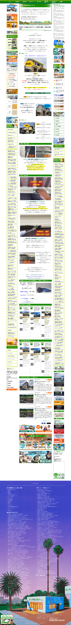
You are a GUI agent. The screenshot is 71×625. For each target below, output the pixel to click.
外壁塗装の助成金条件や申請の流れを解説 (59, 170)
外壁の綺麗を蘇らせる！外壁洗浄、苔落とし (59, 290)
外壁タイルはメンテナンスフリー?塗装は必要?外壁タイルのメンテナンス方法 (49, 531)
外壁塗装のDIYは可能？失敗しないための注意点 (59, 255)
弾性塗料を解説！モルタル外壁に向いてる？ (59, 349)
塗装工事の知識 (10, 129)
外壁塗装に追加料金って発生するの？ (58, 175)
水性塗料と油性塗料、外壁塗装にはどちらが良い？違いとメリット (47, 609)
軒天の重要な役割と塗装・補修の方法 (11, 227)
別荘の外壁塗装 (39, 569)
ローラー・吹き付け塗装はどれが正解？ (58, 284)
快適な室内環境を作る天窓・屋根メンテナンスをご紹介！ (46, 543)
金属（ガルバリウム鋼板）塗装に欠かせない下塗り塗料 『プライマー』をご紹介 (49, 614)
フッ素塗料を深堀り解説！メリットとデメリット (59, 346)
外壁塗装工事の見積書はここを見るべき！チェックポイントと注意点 (47, 502)
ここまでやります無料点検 (41, 492)
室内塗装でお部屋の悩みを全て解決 (42, 519)
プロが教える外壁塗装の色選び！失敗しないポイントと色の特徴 (17, 515)
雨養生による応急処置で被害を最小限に (59, 313)
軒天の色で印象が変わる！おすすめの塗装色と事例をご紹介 (46, 541)
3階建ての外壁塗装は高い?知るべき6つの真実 (59, 202)
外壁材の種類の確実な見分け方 (57, 208)
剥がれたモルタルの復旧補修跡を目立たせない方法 (12, 201)
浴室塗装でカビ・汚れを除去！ (11, 286)
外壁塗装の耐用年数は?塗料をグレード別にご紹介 (12, 169)
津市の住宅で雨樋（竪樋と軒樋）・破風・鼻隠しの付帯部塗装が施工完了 (58, 15)
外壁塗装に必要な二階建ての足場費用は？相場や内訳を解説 (46, 573)
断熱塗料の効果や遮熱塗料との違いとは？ (59, 305)
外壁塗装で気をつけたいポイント (12, 216)
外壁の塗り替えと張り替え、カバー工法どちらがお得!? (16, 541)
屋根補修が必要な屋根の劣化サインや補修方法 (12, 248)
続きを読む (49, 390)
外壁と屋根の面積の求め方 (12, 327)
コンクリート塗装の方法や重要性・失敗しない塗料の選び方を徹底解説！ (48, 558)
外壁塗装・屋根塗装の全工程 (41, 494)
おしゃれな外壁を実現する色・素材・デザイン (59, 325)
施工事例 (17, 1)
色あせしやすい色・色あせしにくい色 (59, 88)
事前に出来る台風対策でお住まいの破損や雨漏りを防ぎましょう (17, 597)
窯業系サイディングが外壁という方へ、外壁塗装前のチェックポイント (48, 617)
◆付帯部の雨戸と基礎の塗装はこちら (35, 278)
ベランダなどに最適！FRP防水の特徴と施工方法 (12, 304)
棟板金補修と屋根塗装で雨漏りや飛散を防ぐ (12, 295)
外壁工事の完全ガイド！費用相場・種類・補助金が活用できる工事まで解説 (19, 528)
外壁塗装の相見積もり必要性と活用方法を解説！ (59, 178)
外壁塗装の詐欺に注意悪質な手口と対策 (58, 190)
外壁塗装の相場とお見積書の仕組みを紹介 (59, 181)
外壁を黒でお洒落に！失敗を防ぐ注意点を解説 (59, 334)
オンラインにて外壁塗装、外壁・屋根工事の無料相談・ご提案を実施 (47, 522)
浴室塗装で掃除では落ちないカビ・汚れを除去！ (44, 556)
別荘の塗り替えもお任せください (59, 155)
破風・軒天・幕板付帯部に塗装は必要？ (11, 222)
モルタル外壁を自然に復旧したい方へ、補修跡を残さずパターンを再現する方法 (20, 557)
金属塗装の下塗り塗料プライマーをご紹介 (58, 228)
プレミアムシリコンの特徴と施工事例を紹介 (58, 354)
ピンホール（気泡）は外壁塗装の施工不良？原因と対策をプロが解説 (18, 558)
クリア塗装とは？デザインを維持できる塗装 (12, 186)
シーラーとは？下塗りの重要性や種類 (58, 231)
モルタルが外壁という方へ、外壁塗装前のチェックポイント (46, 616)
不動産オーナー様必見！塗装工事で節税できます (59, 240)
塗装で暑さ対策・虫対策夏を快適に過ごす (12, 189)
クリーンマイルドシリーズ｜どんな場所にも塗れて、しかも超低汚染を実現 (48, 595)
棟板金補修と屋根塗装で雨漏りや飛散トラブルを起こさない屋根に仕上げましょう (20, 583)
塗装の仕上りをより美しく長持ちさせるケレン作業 (12, 207)
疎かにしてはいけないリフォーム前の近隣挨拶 (59, 196)
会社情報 (9, 502)
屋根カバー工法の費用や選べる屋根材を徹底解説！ (45, 514)
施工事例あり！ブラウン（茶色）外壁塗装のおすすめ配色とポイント (18, 612)
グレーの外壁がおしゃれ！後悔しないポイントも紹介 (59, 331)
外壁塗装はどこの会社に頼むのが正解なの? (14, 570)
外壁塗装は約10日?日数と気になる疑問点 (58, 193)
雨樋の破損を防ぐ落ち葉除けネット (11, 245)
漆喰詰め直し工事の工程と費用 (58, 278)
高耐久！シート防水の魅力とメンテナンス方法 (12, 310)
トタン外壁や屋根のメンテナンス (11, 263)
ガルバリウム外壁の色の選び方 (58, 217)
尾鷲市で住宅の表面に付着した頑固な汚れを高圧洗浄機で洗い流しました (58, 11)
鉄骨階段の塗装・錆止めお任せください (12, 277)
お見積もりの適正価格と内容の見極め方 (59, 187)
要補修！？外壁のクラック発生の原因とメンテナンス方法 (16, 554)
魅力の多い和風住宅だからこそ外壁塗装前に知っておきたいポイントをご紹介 (49, 532)
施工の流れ (39, 1)
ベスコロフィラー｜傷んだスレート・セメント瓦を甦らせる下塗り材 (47, 582)
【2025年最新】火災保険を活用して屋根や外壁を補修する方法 (46, 506)
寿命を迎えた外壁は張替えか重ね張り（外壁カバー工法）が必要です (47, 515)
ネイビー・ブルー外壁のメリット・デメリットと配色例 (16, 605)
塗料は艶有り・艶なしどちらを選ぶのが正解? (58, 266)
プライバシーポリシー (11, 507)
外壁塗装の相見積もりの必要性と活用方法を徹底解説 (16, 563)
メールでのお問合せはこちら (27, 302)
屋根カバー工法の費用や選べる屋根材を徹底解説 (12, 163)
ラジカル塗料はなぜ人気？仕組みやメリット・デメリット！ (17, 616)
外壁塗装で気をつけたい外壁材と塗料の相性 (12, 333)
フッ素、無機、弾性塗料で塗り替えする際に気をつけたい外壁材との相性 (19, 580)
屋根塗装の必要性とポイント (41, 510)
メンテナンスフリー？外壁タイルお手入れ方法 (59, 272)
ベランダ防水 (12, 48)
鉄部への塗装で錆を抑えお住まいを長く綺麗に (12, 274)
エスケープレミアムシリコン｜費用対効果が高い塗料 (45, 584)
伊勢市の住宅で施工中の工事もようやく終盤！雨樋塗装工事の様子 (58, 38)
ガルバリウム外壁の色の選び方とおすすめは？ (15, 548)
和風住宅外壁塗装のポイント (58, 275)
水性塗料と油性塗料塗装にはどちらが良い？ (59, 269)
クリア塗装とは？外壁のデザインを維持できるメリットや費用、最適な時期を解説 (49, 601)
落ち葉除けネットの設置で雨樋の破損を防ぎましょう (45, 548)
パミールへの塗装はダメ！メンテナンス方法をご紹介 (59, 302)
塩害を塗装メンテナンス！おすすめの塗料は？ (12, 315)
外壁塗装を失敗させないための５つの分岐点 (14, 520)
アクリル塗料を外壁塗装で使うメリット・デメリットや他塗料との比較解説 (48, 599)
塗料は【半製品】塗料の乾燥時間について (12, 318)
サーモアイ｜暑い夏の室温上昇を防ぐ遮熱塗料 (44, 579)
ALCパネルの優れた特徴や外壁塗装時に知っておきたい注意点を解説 (18, 575)
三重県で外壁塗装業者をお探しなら (13, 506)
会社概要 (61, 1)
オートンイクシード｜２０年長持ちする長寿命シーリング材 (46, 596)
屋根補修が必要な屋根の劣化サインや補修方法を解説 (45, 549)
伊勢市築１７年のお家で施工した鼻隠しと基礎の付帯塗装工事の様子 (58, 35)
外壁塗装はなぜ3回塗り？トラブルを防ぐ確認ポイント (16, 562)
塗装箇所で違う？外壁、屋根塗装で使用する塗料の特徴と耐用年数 (47, 605)
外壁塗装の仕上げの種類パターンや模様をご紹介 (59, 352)
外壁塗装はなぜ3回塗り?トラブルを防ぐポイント (12, 219)
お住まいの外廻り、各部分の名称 (13, 542)
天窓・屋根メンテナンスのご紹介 (11, 233)
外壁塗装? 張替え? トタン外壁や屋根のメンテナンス (45, 528)
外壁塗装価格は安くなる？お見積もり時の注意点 (12, 154)
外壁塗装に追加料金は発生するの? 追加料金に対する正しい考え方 (47, 524)
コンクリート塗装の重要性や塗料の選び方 (11, 292)
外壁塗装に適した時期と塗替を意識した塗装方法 (12, 172)
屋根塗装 (12, 42)
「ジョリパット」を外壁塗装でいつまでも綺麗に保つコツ (16, 579)
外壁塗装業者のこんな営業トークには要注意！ (59, 252)
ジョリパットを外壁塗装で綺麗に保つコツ (59, 281)
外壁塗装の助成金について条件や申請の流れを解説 (45, 523)
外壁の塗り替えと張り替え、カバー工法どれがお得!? (59, 205)
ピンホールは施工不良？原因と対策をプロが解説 (12, 204)
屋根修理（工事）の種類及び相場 (11, 157)
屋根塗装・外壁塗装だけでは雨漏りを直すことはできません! (17, 533)
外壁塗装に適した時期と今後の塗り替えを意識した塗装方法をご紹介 (18, 550)
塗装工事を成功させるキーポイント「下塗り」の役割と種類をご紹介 (47, 613)
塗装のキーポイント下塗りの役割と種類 (58, 225)
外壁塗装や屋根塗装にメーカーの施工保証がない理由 (59, 237)
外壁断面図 (9, 330)
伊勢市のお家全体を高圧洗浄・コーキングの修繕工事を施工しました (58, 31)
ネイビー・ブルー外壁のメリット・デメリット (59, 328)
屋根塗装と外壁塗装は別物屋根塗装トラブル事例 (12, 213)
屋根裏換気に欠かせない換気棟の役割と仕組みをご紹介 (16, 591)
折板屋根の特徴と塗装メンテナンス (11, 266)
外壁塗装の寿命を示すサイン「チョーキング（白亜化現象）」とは (18, 553)
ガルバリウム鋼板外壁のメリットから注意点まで (59, 214)
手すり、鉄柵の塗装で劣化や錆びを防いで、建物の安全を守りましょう (48, 553)
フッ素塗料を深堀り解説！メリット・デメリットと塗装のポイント (18, 613)
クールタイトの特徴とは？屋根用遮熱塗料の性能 (59, 357)
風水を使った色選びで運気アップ (59, 80)
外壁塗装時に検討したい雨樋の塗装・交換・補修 (12, 239)
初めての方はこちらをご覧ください (42, 489)
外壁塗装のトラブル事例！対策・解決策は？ (59, 319)
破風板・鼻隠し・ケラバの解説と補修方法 (12, 224)
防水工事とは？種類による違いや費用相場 (12, 301)
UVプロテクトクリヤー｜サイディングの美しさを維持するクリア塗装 (48, 591)
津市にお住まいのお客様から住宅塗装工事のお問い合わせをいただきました (58, 24)
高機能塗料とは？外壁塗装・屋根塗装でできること (12, 210)
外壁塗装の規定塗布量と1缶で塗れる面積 (59, 287)
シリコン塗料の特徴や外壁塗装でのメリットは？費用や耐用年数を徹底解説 (48, 597)
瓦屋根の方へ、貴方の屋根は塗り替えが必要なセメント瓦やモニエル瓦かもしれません (50, 536)
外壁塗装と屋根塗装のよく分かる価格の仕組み (44, 490)
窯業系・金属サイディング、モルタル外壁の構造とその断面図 (17, 578)
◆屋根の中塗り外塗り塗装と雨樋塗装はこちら (35, 276)
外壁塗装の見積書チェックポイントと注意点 (59, 184)
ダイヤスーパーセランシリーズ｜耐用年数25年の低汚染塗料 (46, 583)
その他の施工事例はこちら (47, 338)
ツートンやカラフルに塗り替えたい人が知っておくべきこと (60, 91)
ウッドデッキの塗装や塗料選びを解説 (11, 283)
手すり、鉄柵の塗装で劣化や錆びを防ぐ (11, 280)
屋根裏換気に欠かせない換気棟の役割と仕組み (12, 313)
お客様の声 (24, 1)
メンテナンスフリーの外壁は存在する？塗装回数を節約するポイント (18, 545)
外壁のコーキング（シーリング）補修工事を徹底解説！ (45, 526)
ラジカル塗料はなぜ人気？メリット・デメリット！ (59, 360)
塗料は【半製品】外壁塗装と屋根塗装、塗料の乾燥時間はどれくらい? (18, 571)
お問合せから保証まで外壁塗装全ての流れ (43, 493)
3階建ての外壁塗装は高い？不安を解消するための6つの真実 (17, 532)
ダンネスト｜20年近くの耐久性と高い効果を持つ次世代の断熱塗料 (47, 592)
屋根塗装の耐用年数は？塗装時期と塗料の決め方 (59, 322)
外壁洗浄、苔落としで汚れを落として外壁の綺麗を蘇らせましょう (47, 561)
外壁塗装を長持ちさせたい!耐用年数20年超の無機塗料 (59, 234)
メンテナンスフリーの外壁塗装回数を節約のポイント (59, 211)
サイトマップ (10, 364)
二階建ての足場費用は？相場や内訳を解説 (59, 249)
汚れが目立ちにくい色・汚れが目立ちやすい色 (60, 84)
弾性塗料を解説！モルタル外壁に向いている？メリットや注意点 (17, 614)
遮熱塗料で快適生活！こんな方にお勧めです (44, 587)
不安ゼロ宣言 (10, 501)
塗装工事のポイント (11, 135)
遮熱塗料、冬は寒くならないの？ (42, 604)
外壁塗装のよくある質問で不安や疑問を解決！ (59, 167)
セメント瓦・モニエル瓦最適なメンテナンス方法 (12, 271)
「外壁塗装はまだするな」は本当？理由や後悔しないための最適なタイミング (19, 527)
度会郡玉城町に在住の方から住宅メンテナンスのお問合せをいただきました (58, 18)
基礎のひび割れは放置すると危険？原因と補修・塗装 (16, 600)
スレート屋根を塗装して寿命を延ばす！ (43, 565)
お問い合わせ (10, 510)
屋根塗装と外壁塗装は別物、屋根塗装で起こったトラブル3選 (17, 567)
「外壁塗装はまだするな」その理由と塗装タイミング (12, 147)
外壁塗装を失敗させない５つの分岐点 (59, 172)
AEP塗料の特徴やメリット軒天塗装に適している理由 (59, 363)
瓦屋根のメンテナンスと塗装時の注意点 (12, 269)
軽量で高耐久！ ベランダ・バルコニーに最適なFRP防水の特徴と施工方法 (19, 587)
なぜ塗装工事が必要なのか (12, 132)
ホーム (10, 1)
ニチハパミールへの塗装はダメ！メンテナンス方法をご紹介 (17, 595)
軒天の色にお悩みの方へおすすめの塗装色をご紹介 (12, 230)
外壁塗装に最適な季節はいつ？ (12, 175)
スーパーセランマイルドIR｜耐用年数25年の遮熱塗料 (45, 580)
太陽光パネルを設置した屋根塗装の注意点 (59, 296)
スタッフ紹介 (10, 353)
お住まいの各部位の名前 (12, 165)
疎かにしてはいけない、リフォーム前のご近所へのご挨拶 (16, 529)
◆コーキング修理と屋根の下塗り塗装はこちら (35, 274)
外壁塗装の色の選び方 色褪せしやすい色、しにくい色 (16, 516)
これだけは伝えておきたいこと (12, 494)
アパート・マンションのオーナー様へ (59, 152)
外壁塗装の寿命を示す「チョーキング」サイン (12, 192)
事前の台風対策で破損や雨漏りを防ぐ (58, 310)
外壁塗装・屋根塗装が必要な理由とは (13, 536)
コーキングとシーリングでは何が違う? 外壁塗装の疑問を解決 (17, 574)
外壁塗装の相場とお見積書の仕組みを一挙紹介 (44, 501)
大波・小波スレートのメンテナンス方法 (11, 336)
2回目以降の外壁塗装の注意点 (58, 219)
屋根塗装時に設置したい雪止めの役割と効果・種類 (12, 242)
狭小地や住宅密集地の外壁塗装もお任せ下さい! (12, 257)
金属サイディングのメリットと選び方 (11, 260)
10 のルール (9, 497)
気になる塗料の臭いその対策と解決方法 (58, 199)
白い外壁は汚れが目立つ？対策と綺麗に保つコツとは (59, 337)
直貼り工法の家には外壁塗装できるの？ (58, 263)
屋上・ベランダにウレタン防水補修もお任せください (12, 307)
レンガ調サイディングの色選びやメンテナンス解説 (12, 198)
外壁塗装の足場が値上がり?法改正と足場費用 (59, 246)
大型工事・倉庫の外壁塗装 (41, 566)
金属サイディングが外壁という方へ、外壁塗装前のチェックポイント (47, 618)
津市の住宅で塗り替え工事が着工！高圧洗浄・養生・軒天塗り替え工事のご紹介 (58, 28)
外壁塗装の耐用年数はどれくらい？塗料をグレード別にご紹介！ (17, 549)
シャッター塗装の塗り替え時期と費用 (11, 289)
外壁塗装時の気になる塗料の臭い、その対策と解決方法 (16, 531)
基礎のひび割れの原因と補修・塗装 (58, 316)
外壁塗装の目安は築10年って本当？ (11, 141)
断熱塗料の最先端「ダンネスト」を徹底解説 (59, 307)
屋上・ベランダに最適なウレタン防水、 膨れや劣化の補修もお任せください (19, 588)
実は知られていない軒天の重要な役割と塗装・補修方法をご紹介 (47, 540)
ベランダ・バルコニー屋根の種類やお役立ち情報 (12, 298)
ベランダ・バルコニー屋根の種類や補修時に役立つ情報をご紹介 (17, 584)
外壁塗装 (12, 39)
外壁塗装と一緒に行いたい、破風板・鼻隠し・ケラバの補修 (46, 539)
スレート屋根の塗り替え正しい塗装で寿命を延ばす (12, 251)
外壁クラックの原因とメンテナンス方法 (11, 195)
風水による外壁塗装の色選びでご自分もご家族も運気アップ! (17, 523)
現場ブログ (9, 492)
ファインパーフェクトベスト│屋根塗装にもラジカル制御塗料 (46, 578)
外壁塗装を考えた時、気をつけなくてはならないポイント (16, 561)
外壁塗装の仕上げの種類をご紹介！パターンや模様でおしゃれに (17, 617)
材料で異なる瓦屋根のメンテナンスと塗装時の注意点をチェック (47, 535)
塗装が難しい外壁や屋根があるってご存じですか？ (59, 258)
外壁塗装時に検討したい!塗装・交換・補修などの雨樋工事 (46, 545)
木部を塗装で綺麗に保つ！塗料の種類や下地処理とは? (59, 299)
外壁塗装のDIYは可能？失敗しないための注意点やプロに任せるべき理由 (19, 540)
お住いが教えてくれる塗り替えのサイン (11, 138)
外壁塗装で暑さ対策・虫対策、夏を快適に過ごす (44, 570)
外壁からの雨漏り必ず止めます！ (42, 507)
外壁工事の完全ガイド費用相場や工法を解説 (11, 151)
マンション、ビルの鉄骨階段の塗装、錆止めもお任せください (46, 552)
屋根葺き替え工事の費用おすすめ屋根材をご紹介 (12, 160)
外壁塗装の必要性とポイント (41, 509)
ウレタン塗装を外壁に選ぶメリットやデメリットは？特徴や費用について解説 (49, 600)
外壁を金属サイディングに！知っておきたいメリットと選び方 (46, 527)
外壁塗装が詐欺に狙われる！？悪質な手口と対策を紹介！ (16, 565)
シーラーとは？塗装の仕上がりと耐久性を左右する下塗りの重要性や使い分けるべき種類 (50, 612)
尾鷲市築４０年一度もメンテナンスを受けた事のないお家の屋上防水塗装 (58, 8)
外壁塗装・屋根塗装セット (12, 45)
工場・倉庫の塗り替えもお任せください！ (59, 149)
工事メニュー (31, 1)
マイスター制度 (10, 498)
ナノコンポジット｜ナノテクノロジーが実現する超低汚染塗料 (46, 588)
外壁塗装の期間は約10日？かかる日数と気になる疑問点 (16, 524)
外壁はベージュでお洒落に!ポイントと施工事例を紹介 (59, 340)
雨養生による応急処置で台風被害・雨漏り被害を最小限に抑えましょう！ (19, 599)
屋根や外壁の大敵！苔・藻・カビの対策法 (58, 293)
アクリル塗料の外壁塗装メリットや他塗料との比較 (12, 178)
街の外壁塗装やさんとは (11, 489)
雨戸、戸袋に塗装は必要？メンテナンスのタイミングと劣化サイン (47, 560)
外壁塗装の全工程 (11, 144)
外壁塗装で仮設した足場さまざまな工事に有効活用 (59, 243)
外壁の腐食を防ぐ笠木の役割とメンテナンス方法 (12, 236)
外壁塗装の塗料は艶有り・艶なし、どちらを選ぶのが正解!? (46, 608)
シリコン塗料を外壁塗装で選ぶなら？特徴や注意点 (12, 183)
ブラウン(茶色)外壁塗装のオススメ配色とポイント (59, 343)
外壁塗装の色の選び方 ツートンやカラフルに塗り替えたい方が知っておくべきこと (20, 519)
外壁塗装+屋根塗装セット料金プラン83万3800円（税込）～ (46, 498)
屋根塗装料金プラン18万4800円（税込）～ (43, 497)
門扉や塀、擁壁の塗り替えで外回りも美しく (44, 518)
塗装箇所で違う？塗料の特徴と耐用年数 (58, 222)
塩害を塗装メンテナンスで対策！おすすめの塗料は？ (16, 592)
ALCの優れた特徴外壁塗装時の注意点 (11, 324)
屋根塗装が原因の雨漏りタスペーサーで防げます (12, 254)
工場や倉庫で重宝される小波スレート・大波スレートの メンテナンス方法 (19, 582)
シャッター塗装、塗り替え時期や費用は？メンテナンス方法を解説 (47, 557)
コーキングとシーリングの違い (12, 321)
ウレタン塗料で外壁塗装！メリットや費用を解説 (12, 180)
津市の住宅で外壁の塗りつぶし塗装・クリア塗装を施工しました (58, 22)
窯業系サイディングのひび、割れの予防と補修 (59, 261)
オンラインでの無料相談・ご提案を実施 (59, 164)
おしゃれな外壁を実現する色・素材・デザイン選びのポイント (17, 604)
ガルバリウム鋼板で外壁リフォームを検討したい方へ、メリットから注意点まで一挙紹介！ (22, 546)
